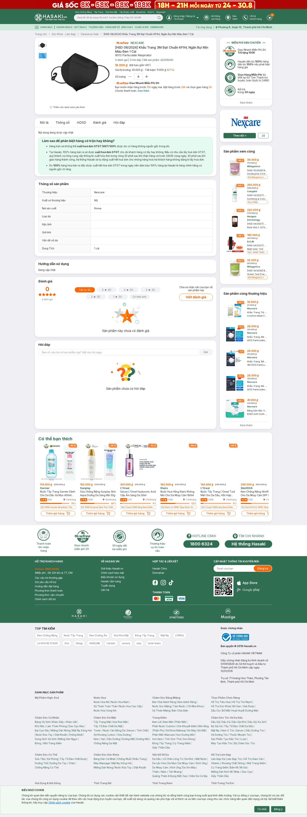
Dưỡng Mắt (128, 738)
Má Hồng (203, 726)
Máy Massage (102, 763)
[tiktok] (171, 582)
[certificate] (246, 637)
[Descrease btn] (130, 76)
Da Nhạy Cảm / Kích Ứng (192, 763)
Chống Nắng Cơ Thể (47, 767)
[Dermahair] (127, 614)
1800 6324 (201, 544)
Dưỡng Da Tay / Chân (62, 763)
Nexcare (137, 43)
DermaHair (156, 27)
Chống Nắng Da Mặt (105, 743)
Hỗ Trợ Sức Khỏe (221, 706)
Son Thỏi (176, 738)
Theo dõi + (239, 135)
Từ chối (261, 809)
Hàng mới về (112, 27)
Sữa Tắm (40, 758)
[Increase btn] (146, 76)
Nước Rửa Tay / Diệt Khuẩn (51, 734)
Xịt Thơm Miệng (161, 710)
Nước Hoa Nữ (101, 701)
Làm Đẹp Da (218, 758)
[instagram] (163, 582)
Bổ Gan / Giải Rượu (243, 706)
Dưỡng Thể (41, 763)
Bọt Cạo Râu (42, 730)
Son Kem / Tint (160, 738)
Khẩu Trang (139, 758)
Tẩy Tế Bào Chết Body (73, 758)
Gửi (206, 352)
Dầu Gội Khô (239, 721)
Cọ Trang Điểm (181, 743)
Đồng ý (278, 809)
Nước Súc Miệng (161, 706)
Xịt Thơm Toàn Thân (105, 706)
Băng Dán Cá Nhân (105, 758)
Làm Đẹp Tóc (234, 758)
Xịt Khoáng (100, 734)
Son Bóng (189, 738)
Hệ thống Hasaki (248, 544)
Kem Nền (168, 721)
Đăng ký (262, 568)
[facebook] (155, 582)
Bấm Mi (234, 767)
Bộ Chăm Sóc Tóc (244, 743)
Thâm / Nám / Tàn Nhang (166, 771)
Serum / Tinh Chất (137, 730)
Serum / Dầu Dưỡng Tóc (250, 730)
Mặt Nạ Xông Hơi (82, 730)
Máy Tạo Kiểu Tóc (222, 743)
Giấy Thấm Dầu (161, 747)
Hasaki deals (64, 27)
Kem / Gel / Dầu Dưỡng (107, 738)
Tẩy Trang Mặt (102, 721)
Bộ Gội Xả (216, 726)
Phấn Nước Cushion (163, 726)
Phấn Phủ (158, 730)
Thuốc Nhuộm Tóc (240, 734)
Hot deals (80, 27)
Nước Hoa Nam (120, 701)
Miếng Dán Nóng (60, 730)
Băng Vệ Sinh (42, 721)
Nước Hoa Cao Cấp (130, 706)
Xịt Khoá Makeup (176, 730)
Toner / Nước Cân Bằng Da (109, 730)
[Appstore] (248, 582)
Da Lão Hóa (159, 763)
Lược (243, 738)
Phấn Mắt (157, 734)
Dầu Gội (215, 721)
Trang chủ (41, 34)
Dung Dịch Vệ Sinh (45, 738)
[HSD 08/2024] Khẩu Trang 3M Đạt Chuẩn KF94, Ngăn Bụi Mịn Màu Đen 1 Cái (149, 34)
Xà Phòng (52, 758)
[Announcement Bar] (153, 4)
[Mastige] (228, 613)
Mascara (170, 734)
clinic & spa (142, 27)
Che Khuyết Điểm (187, 726)
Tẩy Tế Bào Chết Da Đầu (238, 726)
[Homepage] (51, 17)
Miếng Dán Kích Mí (222, 771)
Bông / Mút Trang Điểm (48, 743)
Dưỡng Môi (142, 738)
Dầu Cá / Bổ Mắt (220, 710)
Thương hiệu (96, 27)
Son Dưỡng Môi (185, 734)
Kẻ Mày (191, 730)
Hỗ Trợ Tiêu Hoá (220, 701)
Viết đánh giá (196, 297)
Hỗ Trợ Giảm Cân (253, 758)
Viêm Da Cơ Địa (198, 775)
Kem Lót (156, 721)
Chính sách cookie (59, 802)
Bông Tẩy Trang (161, 743)
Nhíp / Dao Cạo (243, 771)
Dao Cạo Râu (76, 726)
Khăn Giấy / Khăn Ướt (64, 721)
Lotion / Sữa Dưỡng (119, 734)
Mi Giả (243, 767)
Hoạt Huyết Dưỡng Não (244, 710)
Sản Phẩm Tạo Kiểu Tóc (225, 738)
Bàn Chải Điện (180, 710)
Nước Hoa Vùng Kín (105, 710)
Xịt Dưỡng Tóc (219, 734)
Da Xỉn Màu (189, 767)
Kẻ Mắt (202, 730)
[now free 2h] (121, 43)
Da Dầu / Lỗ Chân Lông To (167, 758)
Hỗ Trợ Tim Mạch (242, 701)
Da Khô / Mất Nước (196, 758)
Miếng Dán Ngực (68, 738)
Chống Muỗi (76, 734)
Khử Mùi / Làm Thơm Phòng (51, 726)
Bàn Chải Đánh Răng (164, 701)
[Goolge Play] (248, 589)
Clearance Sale (90, 34)
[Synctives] (176, 613)
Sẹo (185, 775)
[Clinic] (79, 614)
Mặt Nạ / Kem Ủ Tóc (222, 730)
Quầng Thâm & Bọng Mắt (166, 775)
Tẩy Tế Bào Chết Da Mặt (108, 726)
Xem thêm (143, 90)
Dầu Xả (226, 721)
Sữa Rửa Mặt (119, 721)
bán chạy (127, 27)
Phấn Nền (180, 721)
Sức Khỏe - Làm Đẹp (64, 34)
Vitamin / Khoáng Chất (224, 763)
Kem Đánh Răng (187, 701)
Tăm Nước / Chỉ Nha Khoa (188, 706)
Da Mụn (172, 763)
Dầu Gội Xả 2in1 (257, 721)
